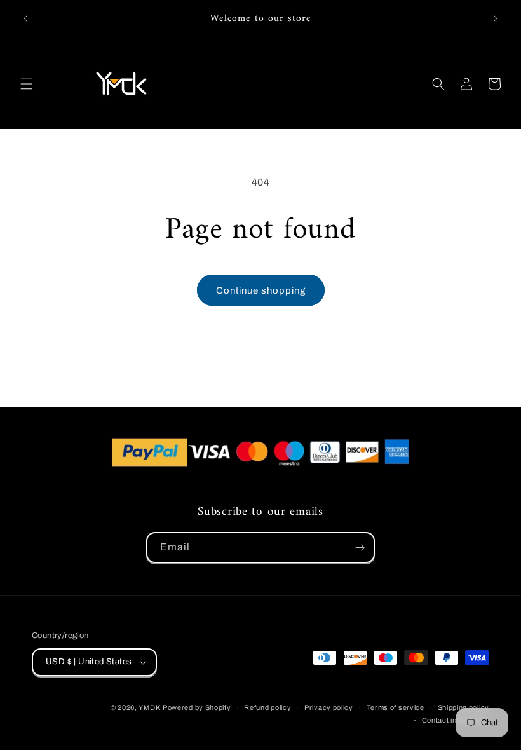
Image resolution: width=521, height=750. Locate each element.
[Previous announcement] (25, 18)
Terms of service (395, 707)
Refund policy (267, 707)
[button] (27, 84)
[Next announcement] (496, 18)
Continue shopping (261, 290)
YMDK (149, 707)
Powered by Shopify (197, 707)
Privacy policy (328, 707)
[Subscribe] (360, 547)
